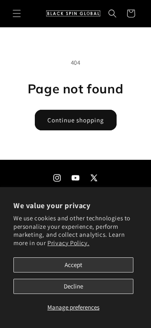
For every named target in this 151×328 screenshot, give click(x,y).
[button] (17, 13)
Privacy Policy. (68, 243)
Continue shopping (75, 120)
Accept (73, 265)
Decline (73, 286)
